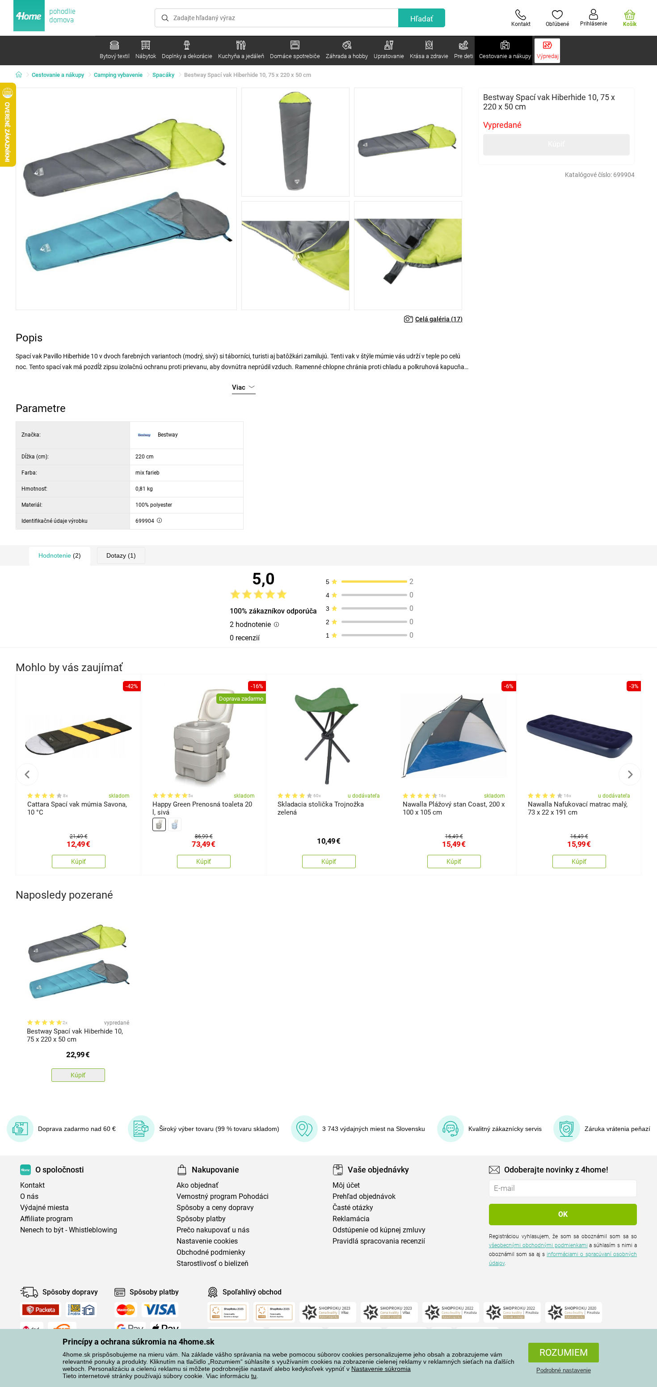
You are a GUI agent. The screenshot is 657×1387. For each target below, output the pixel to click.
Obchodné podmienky (211, 1252)
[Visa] (160, 1309)
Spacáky (163, 74)
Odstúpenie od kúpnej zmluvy (379, 1230)
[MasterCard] (125, 1309)
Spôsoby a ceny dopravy (215, 1207)
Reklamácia (351, 1218)
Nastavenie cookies (207, 1241)
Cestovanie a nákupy (58, 74)
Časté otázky (353, 1207)
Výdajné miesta (44, 1207)
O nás (29, 1196)
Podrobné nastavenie (563, 1370)
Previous (27, 774)
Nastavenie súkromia (381, 1368)
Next (630, 774)
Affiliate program (46, 1218)
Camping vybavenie (118, 74)
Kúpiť (556, 144)
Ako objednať (198, 1185)
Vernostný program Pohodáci (223, 1196)
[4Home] (22, 75)
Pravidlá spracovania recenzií (379, 1241)
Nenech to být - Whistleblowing (68, 1230)
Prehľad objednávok (364, 1196)
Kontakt (32, 1185)
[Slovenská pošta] (81, 1309)
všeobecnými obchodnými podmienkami (538, 1245)
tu (254, 1375)
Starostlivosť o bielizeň (212, 1263)
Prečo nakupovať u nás (213, 1230)
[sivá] (159, 824)
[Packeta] (40, 1309)
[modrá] (174, 824)
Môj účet (346, 1185)
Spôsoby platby (201, 1218)
